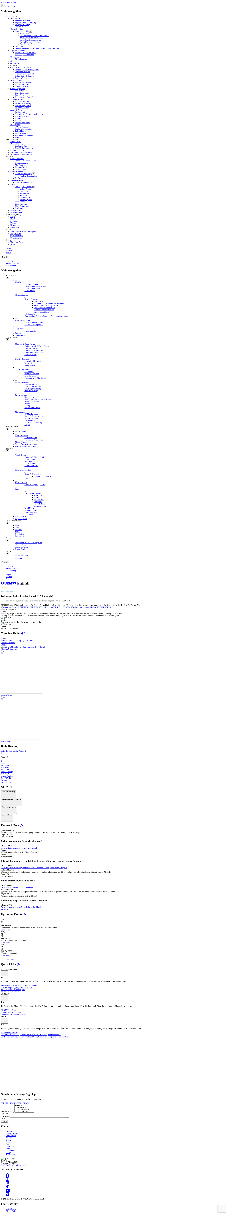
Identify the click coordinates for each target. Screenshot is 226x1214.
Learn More (5, 930)
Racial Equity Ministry (23, 106)
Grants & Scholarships (23, 174)
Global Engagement (17, 89)
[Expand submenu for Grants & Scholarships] (33, 174)
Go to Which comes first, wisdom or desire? (17, 887)
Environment (20, 112)
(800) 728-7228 (7, 1165)
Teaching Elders (21, 78)
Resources (23, 195)
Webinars (13, 244)
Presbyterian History (22, 25)
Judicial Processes (21, 131)
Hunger (18, 118)
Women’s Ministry (22, 108)
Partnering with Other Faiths (25, 97)
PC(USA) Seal (15, 210)
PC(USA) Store (16, 212)
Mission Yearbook (17, 150)
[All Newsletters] (24, 1107)
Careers (13, 61)
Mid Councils (20, 46)
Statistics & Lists (16, 180)
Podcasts (13, 221)
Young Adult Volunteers (10, 992)
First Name (5, 1114)
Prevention (24, 191)
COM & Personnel (22, 127)
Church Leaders (12, 1134)
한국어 (8, 253)
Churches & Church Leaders (21, 67)
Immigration (19, 91)
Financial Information (18, 171)
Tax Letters (19, 208)
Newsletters (14, 225)
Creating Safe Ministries (24, 187)
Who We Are (15, 18)
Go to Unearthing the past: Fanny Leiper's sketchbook (21, 907)
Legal (12, 184)
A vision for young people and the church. (16, 988)
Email (3, 1119)
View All (4, 909)
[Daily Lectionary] (24, 1111)
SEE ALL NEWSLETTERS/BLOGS (15, 1103)
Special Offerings (16, 236)
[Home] (8, 6)
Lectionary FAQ (21, 146)
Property (18, 137)
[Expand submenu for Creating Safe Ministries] (34, 187)
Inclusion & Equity (17, 99)
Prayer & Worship (21, 167)
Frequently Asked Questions (11, 1012)
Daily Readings (7, 751)
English (8, 248)
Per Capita (19, 178)
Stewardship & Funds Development (23, 231)
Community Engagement (24, 74)
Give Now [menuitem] (10, 261)
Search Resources (17, 159)
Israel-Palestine (20, 95)
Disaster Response (17, 80)
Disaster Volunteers (22, 84)
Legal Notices (20, 202)
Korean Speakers (21, 163)
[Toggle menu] (2, 4)
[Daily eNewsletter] (24, 1109)
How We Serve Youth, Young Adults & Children (19, 985)
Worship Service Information (21, 154)
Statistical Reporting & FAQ (25, 182)
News (12, 219)
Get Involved (15, 63)
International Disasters (23, 82)
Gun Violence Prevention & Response (29, 114)
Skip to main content (8, 2)
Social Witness (20, 27)
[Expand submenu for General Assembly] (30, 31)
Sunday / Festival (19, 751)
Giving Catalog (16, 238)
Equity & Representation (24, 129)
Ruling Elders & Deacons (24, 76)
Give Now (5, 257)
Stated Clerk (24, 34)
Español (9, 250)
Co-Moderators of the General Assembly (35, 36)
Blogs (12, 217)
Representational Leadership (25, 23)
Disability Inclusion (22, 101)
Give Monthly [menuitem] (11, 265)
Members (9, 1131)
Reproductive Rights (22, 123)
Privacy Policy (11, 1211)
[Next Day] (1, 761)
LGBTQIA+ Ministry (23, 104)
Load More (10, 959)
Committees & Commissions (30, 40)
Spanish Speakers (21, 169)
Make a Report (25, 189)
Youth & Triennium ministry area (13, 990)
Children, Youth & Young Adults (27, 70)
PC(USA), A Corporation (24, 55)
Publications (14, 227)
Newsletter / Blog (7, 1112)
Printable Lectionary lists (24, 148)
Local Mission (20, 133)
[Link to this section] (23, 633)
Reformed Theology (22, 20)
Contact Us (14, 57)
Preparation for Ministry (24, 135)
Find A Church (15, 142)
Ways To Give (15, 234)
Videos (13, 223)
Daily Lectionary (16, 144)
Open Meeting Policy (28, 44)
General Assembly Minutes (30, 42)
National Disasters (22, 87)
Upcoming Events (17, 242)
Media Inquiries (21, 59)
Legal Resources (21, 204)
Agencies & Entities (17, 50)
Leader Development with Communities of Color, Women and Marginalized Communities (34, 1037)
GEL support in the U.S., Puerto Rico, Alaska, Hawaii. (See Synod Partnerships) (31, 1035)
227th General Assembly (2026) (32, 38)
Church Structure (16, 29)
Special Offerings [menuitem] (12, 263)
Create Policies (25, 198)
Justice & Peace (16, 110)
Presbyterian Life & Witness (25, 53)
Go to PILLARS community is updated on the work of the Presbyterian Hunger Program (34, 868)
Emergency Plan (26, 200)
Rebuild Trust (25, 193)
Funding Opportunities (28, 176)
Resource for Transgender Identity (13, 1014)
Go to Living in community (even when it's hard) (19, 848)
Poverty (18, 120)
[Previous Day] (1, 753)
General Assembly (22, 31)
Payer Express (11, 1155)
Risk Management (22, 206)
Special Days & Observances (21, 152)
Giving (8, 1153)
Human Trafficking (22, 116)
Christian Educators (22, 72)
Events (8, 1140)
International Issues (22, 93)
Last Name (5, 1116)
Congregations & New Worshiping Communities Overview (37, 48)
